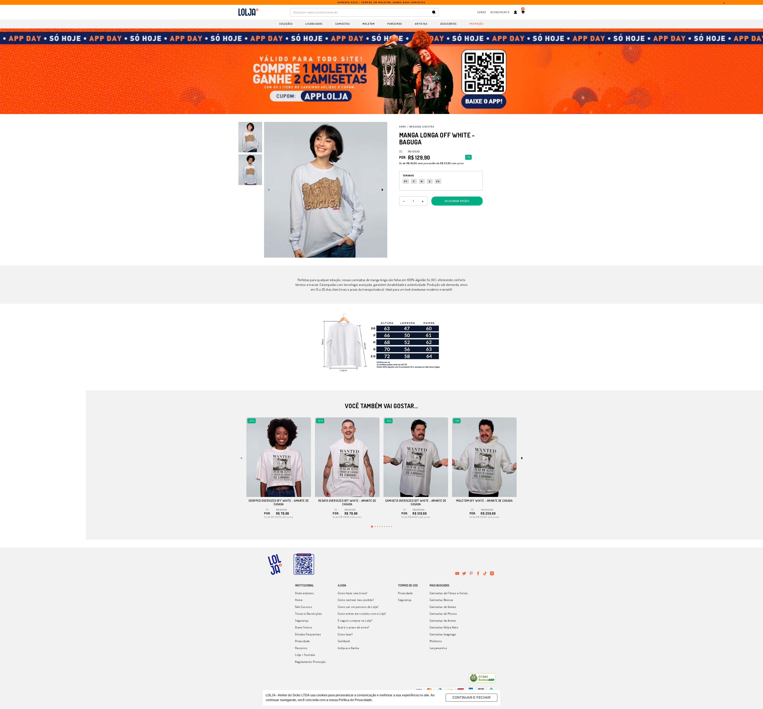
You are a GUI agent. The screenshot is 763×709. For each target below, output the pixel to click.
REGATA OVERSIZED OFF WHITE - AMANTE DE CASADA (347, 502)
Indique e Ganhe (348, 648)
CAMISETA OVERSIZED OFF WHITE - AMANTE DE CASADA (415, 502)
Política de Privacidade (355, 700)
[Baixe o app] (304, 564)
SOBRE (481, 12)
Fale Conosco (303, 607)
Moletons (436, 641)
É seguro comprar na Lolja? (355, 620)
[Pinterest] (471, 573)
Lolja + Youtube (305, 655)
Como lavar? (345, 634)
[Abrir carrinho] (523, 12)
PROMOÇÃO (477, 23)
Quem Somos (303, 627)
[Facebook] (478, 573)
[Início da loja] (248, 12)
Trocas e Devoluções (308, 614)
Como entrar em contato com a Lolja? (362, 614)
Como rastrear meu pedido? (356, 600)
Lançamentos (438, 648)
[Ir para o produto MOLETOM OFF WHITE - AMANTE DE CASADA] (484, 457)
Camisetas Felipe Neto (444, 627)
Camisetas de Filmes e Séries (449, 593)
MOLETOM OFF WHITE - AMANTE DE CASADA (484, 501)
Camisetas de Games (443, 607)
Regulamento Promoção (310, 662)
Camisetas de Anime (443, 620)
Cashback (344, 641)
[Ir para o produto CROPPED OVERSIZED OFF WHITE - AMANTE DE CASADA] (278, 457)
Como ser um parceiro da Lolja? (358, 607)
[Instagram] (492, 573)
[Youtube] (457, 573)
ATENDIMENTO (500, 12)
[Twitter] (464, 573)
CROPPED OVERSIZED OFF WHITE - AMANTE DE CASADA (279, 502)
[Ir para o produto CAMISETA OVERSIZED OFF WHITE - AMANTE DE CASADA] (415, 457)
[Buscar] (434, 12)
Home (402, 126)
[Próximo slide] (382, 189)
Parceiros (301, 648)
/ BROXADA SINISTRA (420, 126)
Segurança (302, 620)
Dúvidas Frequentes (308, 634)
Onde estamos (304, 593)
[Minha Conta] (515, 12)
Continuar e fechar (471, 697)
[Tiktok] (485, 573)
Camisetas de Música (443, 614)
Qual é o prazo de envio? (353, 627)
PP (406, 181)
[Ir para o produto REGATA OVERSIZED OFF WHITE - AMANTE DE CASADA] (347, 457)
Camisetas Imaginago (443, 634)
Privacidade (302, 641)
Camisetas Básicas (441, 600)
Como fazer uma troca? (352, 593)
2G (438, 181)
